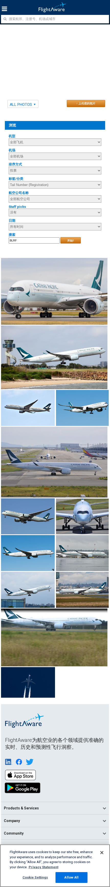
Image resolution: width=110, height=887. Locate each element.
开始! (70, 240)
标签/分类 (16, 179)
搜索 (12, 235)
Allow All (71, 877)
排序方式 (15, 164)
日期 (12, 220)
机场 (12, 150)
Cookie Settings (35, 877)
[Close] (101, 852)
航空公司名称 (19, 193)
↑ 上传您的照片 (85, 103)
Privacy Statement (43, 867)
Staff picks (17, 207)
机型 (12, 136)
